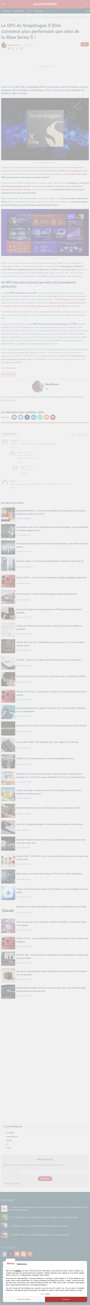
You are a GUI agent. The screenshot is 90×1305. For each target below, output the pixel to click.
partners (18, 1271)
